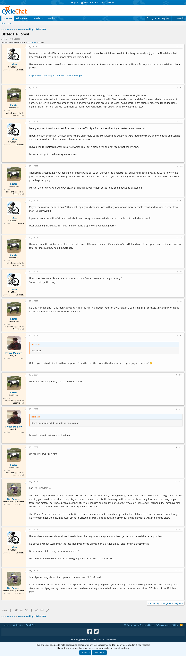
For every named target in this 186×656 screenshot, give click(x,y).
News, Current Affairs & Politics (99, 2)
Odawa (21, 358)
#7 (181, 271)
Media (37, 18)
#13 (181, 481)
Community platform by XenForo (93, 640)
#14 (181, 529)
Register (19, 625)
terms (34, 42)
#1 (181, 46)
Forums (8, 18)
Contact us (131, 625)
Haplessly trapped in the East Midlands (14, 114)
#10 (181, 375)
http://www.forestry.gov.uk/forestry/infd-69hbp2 (55, 75)
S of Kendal (19, 504)
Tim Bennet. (13, 499)
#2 (181, 87)
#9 (181, 335)
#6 (181, 237)
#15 (181, 570)
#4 (181, 166)
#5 (181, 200)
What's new (22, 18)
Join (76, 2)
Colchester (20, 70)
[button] (30, 18)
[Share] (177, 46)
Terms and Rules (146, 625)
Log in (8, 625)
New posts (6, 23)
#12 (181, 447)
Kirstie (13, 105)
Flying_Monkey (13, 352)
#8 (181, 301)
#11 (181, 409)
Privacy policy (164, 625)
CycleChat (31, 625)
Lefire (5, 39)
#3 (181, 121)
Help (176, 625)
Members (52, 18)
